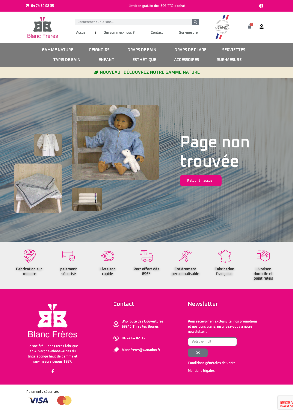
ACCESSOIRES (186, 60)
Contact (157, 32)
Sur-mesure (188, 32)
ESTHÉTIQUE (144, 60)
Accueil (82, 32)
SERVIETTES (233, 50)
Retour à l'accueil (200, 180)
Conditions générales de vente (212, 363)
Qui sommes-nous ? (119, 32)
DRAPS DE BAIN (141, 50)
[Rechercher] (195, 22)
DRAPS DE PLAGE (190, 50)
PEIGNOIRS (99, 50)
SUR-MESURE (229, 60)
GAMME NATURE (57, 50)
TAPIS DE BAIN (66, 60)
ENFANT (106, 60)
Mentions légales (201, 371)
